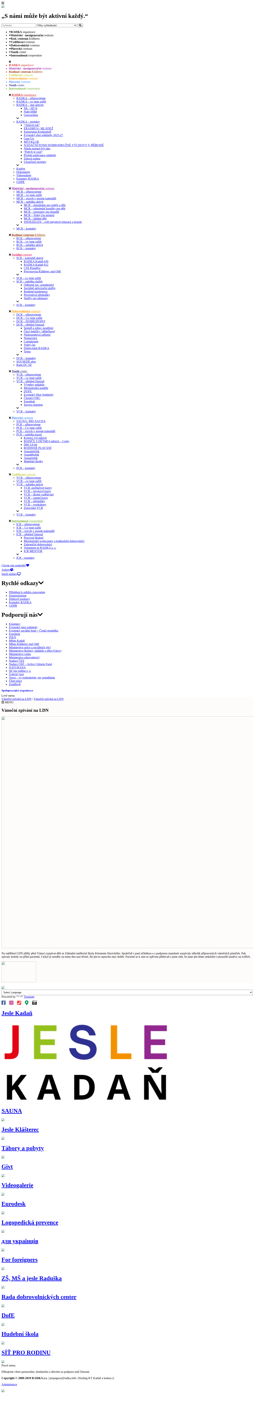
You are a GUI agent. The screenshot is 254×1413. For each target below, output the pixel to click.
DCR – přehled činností (30, 324)
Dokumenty (23, 172)
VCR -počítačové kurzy (38, 487)
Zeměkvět (15, 684)
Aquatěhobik (31, 454)
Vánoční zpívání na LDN (16, 699)
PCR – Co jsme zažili (29, 427)
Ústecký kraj (16, 674)
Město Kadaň (17, 640)
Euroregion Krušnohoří (37, 131)
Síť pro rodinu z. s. (20, 670)
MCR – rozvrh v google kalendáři (36, 198)
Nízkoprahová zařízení (37, 334)
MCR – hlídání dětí (35, 218)
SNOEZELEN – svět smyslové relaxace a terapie (53, 221)
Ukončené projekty (35, 161)
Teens (27, 351)
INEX (12, 637)
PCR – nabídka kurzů (29, 434)
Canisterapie (31, 341)
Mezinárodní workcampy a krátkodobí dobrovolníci (54, 541)
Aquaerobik (31, 458)
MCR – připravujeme (28, 191)
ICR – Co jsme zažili (28, 527)
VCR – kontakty (26, 514)
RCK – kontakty (26, 248)
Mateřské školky (33, 461)
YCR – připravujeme (28, 374)
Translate (29, 996)
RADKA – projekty (28, 121)
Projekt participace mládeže (40, 155)
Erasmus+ (15, 623)
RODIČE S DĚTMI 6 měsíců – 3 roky (47, 441)
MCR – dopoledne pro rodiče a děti (44, 205)
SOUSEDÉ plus (26, 361)
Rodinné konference (36, 291)
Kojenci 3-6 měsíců (35, 437)
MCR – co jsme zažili (29, 195)
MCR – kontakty (26, 228)
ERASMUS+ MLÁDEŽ (38, 128)
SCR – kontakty (25, 305)
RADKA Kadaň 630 (36, 261)
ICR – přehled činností (29, 534)
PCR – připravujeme (28, 424)
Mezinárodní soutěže (36, 388)
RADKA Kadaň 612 (36, 264)
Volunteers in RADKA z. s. (40, 547)
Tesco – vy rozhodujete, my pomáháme (32, 677)
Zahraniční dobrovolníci (38, 544)
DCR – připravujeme (28, 314)
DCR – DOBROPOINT (30, 321)
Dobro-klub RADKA (36, 348)
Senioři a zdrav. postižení (38, 328)
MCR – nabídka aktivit (29, 201)
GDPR (20, 182)
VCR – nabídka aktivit (29, 484)
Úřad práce (15, 680)
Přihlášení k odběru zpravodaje (27, 592)
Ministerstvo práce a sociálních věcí (30, 647)
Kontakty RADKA (27, 178)
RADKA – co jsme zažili (31, 101)
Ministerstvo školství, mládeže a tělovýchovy (35, 650)
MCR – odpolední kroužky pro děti (44, 208)
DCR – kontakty (26, 358)
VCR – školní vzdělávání (39, 494)
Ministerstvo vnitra (20, 654)
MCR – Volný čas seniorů (39, 215)
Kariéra (20, 168)
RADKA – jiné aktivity (30, 105)
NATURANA (17, 667)
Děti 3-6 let (30, 444)
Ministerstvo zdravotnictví (24, 657)
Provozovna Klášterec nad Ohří (42, 271)
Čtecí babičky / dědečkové (39, 331)
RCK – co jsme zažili (28, 241)
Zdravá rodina (32, 158)
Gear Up (29, 138)
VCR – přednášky (34, 501)
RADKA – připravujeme (31, 98)
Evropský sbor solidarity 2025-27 (43, 135)
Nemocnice (30, 338)
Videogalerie (23, 175)
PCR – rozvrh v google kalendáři (35, 431)
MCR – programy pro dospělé (41, 211)
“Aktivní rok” (32, 125)
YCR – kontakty (26, 411)
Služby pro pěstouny (36, 298)
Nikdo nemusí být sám (37, 148)
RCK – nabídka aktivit (29, 245)
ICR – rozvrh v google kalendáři (35, 531)
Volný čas (29, 344)
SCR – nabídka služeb (29, 281)
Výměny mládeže (34, 384)
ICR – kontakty (25, 557)
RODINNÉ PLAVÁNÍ (37, 448)
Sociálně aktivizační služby (40, 288)
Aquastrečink (31, 451)
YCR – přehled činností (30, 381)
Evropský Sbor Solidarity (39, 394)
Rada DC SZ (24, 364)
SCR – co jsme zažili (28, 278)
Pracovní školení (33, 537)
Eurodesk (29, 401)
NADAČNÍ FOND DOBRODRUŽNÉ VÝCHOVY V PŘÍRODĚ (64, 145)
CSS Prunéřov (32, 268)
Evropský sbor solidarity (23, 627)
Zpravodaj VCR (33, 507)
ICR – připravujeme (28, 524)
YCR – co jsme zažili (28, 378)
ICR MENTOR (33, 551)
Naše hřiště (30, 111)
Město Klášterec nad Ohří (24, 644)
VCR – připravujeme (28, 477)
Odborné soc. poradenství (39, 284)
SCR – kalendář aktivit (29, 258)
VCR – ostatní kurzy (36, 497)
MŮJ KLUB (31, 141)
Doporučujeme (17, 595)
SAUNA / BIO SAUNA (31, 421)
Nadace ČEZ (16, 660)
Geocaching (31, 115)
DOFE (28, 391)
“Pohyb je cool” (33, 151)
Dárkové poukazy (19, 599)
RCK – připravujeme (28, 238)
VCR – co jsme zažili (28, 481)
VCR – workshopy (35, 504)
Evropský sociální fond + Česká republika (33, 630)
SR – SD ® (30, 108)
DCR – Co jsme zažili (29, 318)
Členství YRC (32, 398)
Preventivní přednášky (37, 294)
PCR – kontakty (25, 468)
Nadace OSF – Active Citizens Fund (30, 664)
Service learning (33, 404)
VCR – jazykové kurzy (37, 491)
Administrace (9, 1384)
